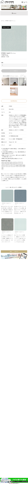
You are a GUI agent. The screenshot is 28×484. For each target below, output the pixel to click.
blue (3, 162)
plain (11, 162)
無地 (24, 165)
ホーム (2, 20)
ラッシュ (13, 165)
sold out (14, 162)
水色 (20, 165)
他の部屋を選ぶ (14, 100)
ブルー (3, 165)
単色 (17, 165)
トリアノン (20, 162)
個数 (2, 62)
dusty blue (7, 162)
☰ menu (14, 13)
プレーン (8, 165)
